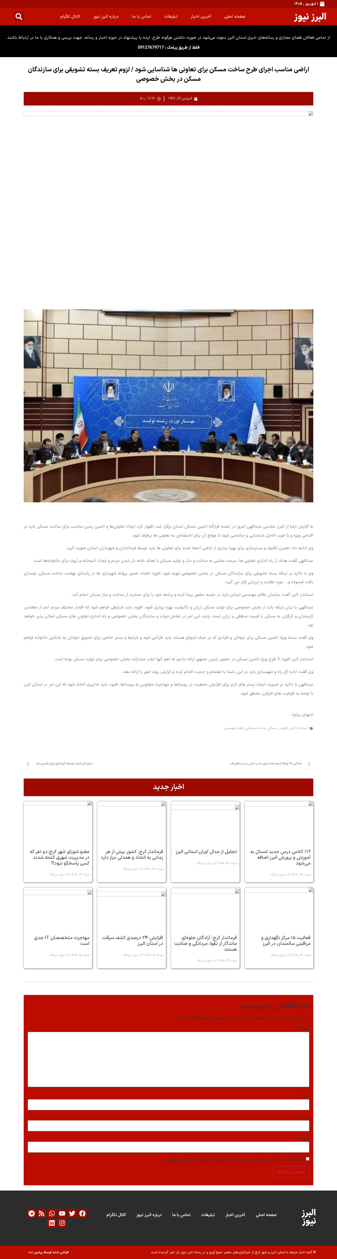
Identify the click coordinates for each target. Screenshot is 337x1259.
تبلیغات (170, 16)
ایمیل (302, 1117)
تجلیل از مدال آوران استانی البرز (206, 851)
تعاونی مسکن (278, 728)
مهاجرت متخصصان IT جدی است (62, 940)
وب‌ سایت (301, 1138)
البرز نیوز (310, 16)
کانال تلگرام (70, 16)
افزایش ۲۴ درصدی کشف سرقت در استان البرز (132, 940)
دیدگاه (302, 1029)
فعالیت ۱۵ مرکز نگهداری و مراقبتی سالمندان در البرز (286, 940)
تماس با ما (141, 16)
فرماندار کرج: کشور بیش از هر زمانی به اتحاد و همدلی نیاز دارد (132, 854)
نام (305, 1096)
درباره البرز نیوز (106, 16)
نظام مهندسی (234, 728)
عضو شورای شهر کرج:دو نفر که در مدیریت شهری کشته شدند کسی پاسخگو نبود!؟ (60, 857)
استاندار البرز (298, 728)
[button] (19, 16)
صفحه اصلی (234, 16)
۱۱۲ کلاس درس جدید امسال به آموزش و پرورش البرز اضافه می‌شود (280, 857)
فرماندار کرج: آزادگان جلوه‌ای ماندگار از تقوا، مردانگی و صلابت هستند (205, 943)
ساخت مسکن (256, 728)
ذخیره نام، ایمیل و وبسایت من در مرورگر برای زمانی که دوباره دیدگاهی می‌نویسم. (234, 1160)
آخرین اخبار (201, 16)
